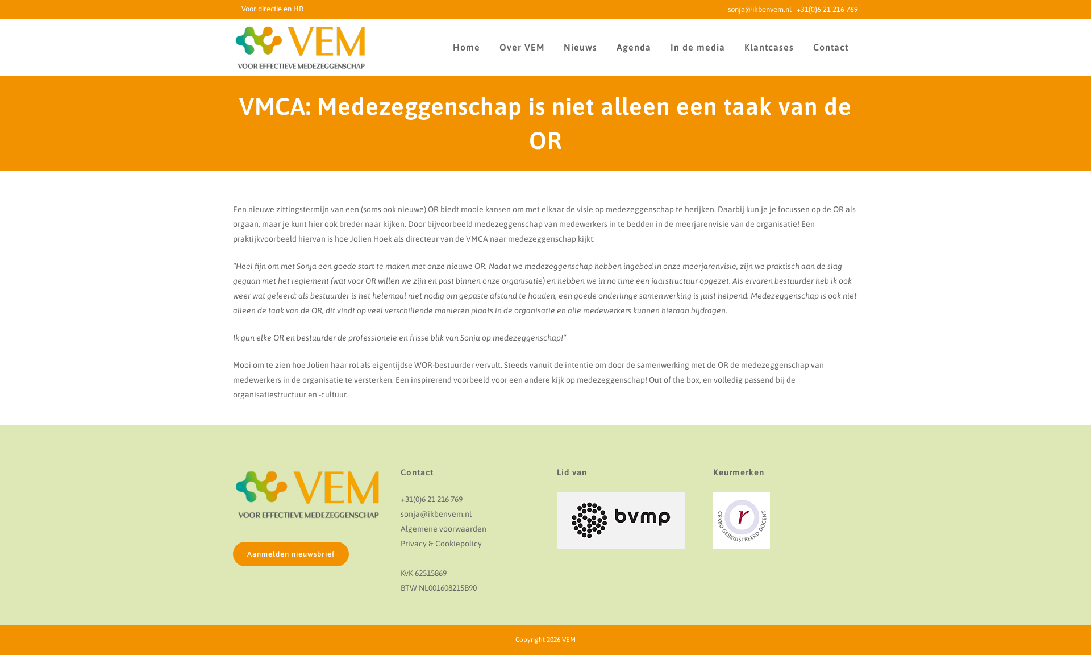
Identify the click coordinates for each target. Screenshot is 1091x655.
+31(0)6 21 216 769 (827, 9)
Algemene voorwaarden (443, 528)
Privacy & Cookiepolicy (441, 543)
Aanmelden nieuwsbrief (291, 554)
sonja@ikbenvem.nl (760, 9)
